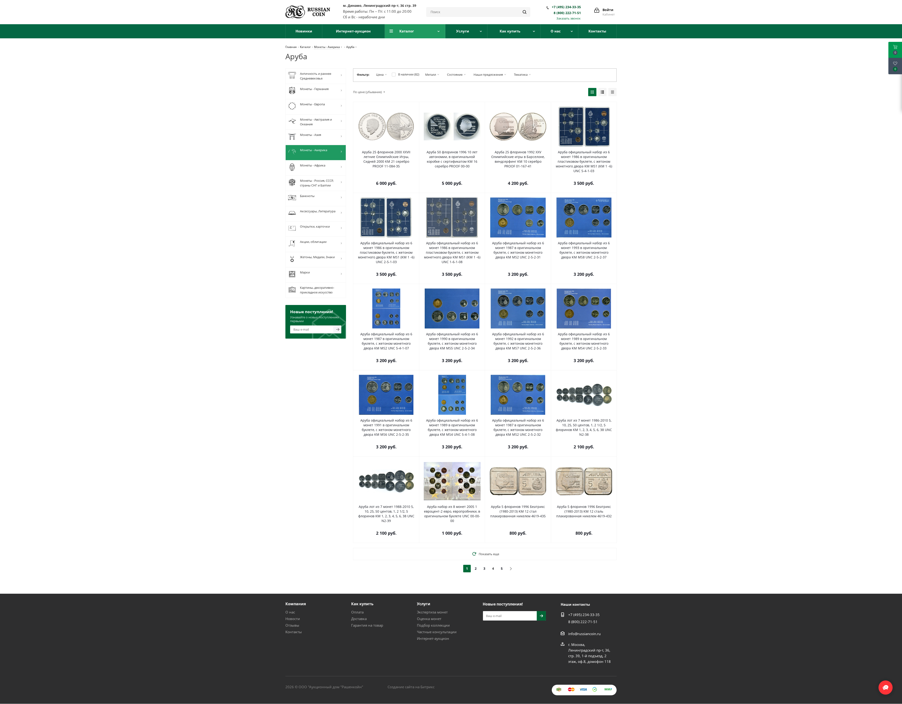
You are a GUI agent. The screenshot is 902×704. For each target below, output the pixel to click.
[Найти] (524, 12)
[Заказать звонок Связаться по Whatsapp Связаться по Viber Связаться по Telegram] (886, 685)
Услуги (423, 603)
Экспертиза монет (432, 612)
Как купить (362, 603)
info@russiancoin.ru (584, 633)
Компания (295, 603)
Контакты (293, 631)
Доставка (359, 618)
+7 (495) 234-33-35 (566, 7)
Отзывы (292, 625)
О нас (290, 612)
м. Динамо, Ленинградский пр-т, (379, 5)
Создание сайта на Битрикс (411, 686)
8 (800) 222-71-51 (567, 13)
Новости (292, 618)
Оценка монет (429, 618)
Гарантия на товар (367, 625)
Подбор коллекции (433, 625)
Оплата (357, 612)
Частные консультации (437, 631)
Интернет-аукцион (433, 638)
